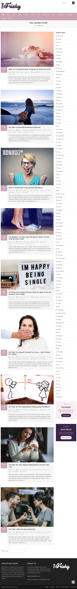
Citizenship (60, 94)
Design (59, 123)
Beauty (59, 55)
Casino (59, 81)
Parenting (69, 14)
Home (8, 14)
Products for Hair (62, 313)
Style (53, 14)
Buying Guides (61, 71)
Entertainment (60, 14)
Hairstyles (60, 203)
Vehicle (59, 387)
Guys (59, 187)
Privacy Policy (73, 586)
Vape (59, 384)
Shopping (60, 335)
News (14, 14)
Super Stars (60, 351)
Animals (59, 39)
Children (60, 90)
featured (18, 192)
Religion (59, 326)
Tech (59, 355)
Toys (59, 374)
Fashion (59, 145)
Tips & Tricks (61, 368)
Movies (32, 14)
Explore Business (66, 437)
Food (59, 152)
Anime (59, 42)
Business (60, 68)
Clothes (59, 100)
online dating (25, 192)
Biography (60, 61)
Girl (58, 177)
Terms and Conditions (64, 586)
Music (59, 287)
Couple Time (61, 106)
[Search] (73, 2)
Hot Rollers (60, 226)
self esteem (43, 359)
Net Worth (60, 293)
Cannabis (60, 74)
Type (59, 380)
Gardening (60, 171)
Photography (61, 310)
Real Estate (60, 316)
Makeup (59, 261)
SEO (59, 332)
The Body (60, 361)
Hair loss (60, 200)
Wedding (60, 397)
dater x (44, 72)
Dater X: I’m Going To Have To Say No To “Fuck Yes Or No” (30, 69)
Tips (58, 364)
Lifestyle (59, 252)
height (15, 243)
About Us (47, 586)
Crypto (59, 116)
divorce (14, 132)
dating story (12, 74)
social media (23, 471)
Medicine (60, 268)
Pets (59, 306)
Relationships (46, 14)
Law (58, 242)
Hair (58, 190)
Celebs (26, 14)
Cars (59, 77)
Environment (61, 139)
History (59, 213)
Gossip (59, 181)
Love (38, 14)
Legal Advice (61, 245)
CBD (59, 84)
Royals (3, 18)
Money (59, 274)
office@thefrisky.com (35, 576)
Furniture (60, 158)
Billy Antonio (13, 72)
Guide (59, 184)
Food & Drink (61, 155)
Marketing (60, 264)
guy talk (22, 534)
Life (58, 248)
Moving (59, 284)
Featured (60, 148)
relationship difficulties (23, 359)
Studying (60, 345)
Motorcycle (60, 277)
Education (60, 132)
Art (58, 45)
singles (18, 299)
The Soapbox (29, 243)
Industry (59, 232)
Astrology (60, 48)
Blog (59, 65)
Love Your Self (61, 258)
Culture (59, 119)
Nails (59, 290)
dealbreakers (12, 192)
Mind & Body (61, 271)
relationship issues (34, 359)
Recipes (59, 319)
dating (48, 72)
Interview (60, 239)
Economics (60, 129)
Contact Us (52, 586)
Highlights (60, 210)
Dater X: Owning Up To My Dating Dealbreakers (26, 187)
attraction (38, 72)
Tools (59, 371)
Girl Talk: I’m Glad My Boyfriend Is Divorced (24, 127)
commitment (39, 130)
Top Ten (23, 299)
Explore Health (66, 415)
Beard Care (60, 52)
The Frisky (12, 130)
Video (59, 390)
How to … (60, 229)
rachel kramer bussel (28, 132)
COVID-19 (60, 110)
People (59, 303)
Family (59, 142)
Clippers (59, 97)
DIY (58, 126)
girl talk (15, 359)
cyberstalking (38, 469)
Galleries (60, 161)
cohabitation (39, 532)
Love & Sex (25, 469)
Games (59, 168)
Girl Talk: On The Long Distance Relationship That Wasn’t (29, 407)
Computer (60, 103)
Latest (57, 586)
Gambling (60, 164)
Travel (9, 18)
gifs (48, 297)
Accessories (60, 36)
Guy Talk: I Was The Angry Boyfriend (22, 529)
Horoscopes (60, 222)
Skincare (60, 339)
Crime (59, 113)
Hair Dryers (60, 197)
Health (20, 14)
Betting (59, 58)
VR (58, 393)
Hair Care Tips (61, 193)
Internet (59, 235)
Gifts (59, 174)
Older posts (5, 551)
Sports (59, 342)
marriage (19, 132)
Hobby (59, 216)
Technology (60, 358)
